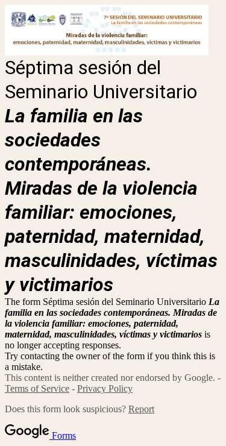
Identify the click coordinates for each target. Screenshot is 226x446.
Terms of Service (37, 388)
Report (141, 409)
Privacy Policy (105, 388)
